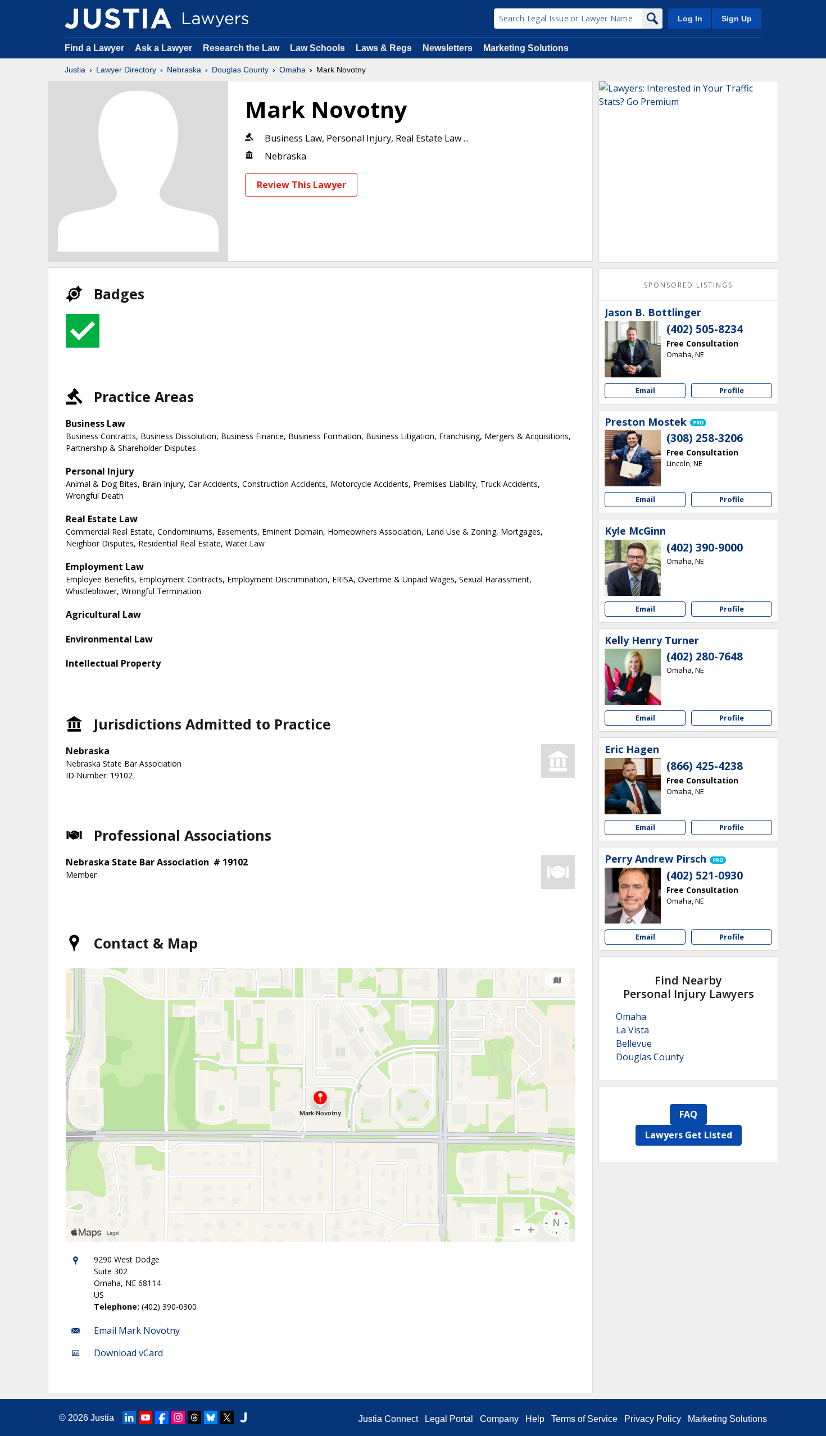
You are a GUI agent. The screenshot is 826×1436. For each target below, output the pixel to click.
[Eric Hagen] (633, 786)
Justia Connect (388, 1419)
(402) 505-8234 (704, 329)
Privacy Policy (652, 1419)
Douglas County (240, 69)
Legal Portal (449, 1419)
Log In (690, 18)
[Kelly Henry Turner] (633, 677)
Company (499, 1419)
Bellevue (634, 1043)
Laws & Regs (384, 48)
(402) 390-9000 (704, 547)
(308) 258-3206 (704, 438)
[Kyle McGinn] (633, 568)
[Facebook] (162, 1417)
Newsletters (448, 48)
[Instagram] (178, 1417)
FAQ (688, 1114)
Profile (731, 390)
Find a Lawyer (94, 48)
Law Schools (317, 48)
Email (645, 390)
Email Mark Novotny (137, 1330)
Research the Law (241, 48)
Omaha (292, 69)
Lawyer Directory (126, 69)
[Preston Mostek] (633, 458)
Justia (75, 69)
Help (534, 1419)
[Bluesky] (210, 1417)
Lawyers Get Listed (688, 1135)
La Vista (632, 1030)
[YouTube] (145, 1417)
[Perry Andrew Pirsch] (633, 896)
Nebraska (184, 69)
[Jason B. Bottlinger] (633, 349)
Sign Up (736, 18)
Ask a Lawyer (164, 48)
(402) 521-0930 (704, 875)
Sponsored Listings (688, 285)
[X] (227, 1417)
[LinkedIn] (129, 1417)
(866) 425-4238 (704, 766)
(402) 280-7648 (704, 656)
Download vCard (128, 1353)
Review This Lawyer (301, 185)
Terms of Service (584, 1419)
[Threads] (194, 1417)
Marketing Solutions (526, 48)
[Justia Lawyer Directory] (118, 18)
